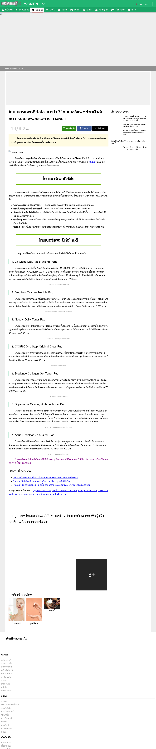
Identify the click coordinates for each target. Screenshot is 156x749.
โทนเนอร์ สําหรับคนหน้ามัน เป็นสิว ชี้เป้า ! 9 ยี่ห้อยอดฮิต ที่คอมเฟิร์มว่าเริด (45, 477)
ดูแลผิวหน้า (34, 623)
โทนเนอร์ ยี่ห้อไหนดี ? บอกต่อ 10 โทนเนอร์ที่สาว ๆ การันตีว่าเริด (41, 481)
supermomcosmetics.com (36, 494)
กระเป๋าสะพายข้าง (8, 711)
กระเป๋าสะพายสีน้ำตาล (10, 704)
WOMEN (31, 4)
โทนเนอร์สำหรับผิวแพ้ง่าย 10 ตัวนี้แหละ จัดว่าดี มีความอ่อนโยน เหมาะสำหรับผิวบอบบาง (51, 485)
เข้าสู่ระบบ (146, 4)
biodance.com (15, 494)
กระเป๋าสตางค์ (6, 718)
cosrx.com (103, 490)
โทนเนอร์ (92, 162)
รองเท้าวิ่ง (5, 715)
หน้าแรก (9, 9)
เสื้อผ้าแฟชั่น (6, 746)
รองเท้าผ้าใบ (6, 708)
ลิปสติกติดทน (6, 667)
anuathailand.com (58, 494)
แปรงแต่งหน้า (6, 673)
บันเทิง (89, 9)
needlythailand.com (87, 490)
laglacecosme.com (42, 490)
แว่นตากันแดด (6, 728)
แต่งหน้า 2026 (7, 670)
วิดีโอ (133, 9)
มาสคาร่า (4, 680)
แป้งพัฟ (4, 687)
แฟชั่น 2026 (6, 742)
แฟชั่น (52, 9)
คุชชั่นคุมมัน (6, 677)
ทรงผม (77, 9)
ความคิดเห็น (70, 128)
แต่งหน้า (39, 10)
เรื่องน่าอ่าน (120, 9)
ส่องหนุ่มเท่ (103, 9)
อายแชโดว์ (5, 684)
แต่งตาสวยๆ (6, 660)
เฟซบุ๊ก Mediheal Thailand (64, 490)
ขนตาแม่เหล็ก (6, 663)
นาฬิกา (4, 701)
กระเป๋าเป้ (5, 725)
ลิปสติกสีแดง (6, 691)
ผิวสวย (64, 9)
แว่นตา (4, 722)
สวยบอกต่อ (24, 9)
